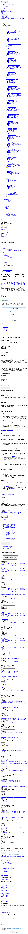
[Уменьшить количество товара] (2, 606)
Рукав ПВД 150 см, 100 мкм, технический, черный (12, 770)
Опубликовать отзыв (5, 388)
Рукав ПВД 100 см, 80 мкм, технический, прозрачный (12, 801)
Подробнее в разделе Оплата (7, 430)
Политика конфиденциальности (8, 912)
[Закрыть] (1, 241)
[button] (4, 2)
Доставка (13, 447)
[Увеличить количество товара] (1, 606)
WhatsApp (15, 317)
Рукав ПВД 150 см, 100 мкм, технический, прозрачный (13, 786)
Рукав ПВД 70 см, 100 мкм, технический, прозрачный (12, 817)
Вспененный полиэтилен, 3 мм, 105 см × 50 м (11, 707)
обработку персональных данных (13, 854)
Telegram (15, 314)
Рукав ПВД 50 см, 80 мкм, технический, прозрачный (12, 832)
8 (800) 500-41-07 (14, 308)
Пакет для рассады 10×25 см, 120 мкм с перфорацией (12, 598)
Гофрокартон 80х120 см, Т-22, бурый (9, 676)
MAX (15, 320)
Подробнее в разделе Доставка (7, 494)
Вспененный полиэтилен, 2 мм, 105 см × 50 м (11, 722)
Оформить (13, 932)
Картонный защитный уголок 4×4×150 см (10, 661)
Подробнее (12, 483)
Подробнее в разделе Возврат (7, 510)
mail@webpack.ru (15, 311)
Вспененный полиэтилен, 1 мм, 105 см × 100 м (11, 750)
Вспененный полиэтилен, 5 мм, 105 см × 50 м (11, 737)
